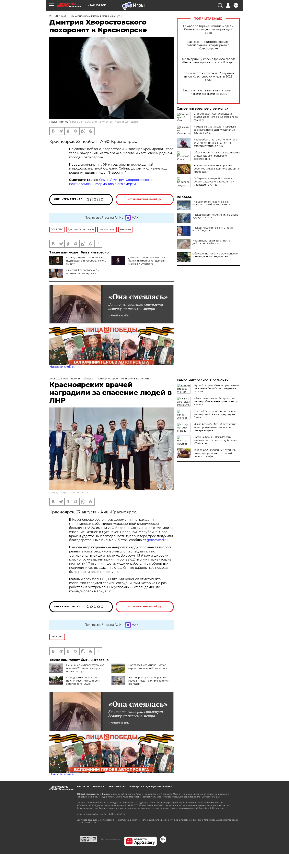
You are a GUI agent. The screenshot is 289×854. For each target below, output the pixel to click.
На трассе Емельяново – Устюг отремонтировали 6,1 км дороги (148, 667)
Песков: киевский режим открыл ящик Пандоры (212, 229)
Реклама (98, 786)
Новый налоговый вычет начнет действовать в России (212, 242)
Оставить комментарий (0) (144, 199)
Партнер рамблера (110, 839)
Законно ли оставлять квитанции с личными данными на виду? (208, 92)
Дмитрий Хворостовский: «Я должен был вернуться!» (83, 272)
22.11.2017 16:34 (57, 16)
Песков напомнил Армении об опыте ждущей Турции (215, 216)
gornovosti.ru (157, 540)
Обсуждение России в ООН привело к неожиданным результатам (215, 255)
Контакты (83, 786)
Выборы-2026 (116, 786)
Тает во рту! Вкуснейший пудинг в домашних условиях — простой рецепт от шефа (215, 453)
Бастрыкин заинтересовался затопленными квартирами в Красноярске (208, 45)
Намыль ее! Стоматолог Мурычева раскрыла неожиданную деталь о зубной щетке (215, 129)
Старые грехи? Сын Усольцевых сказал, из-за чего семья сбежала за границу (216, 116)
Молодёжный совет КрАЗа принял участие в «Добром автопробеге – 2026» (82, 680)
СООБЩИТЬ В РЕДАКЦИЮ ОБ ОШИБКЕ (150, 786)
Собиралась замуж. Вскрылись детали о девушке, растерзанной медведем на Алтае (214, 181)
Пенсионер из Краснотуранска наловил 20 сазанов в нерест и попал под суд (85, 668)
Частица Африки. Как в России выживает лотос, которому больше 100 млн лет (215, 440)
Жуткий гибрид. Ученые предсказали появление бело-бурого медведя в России (216, 388)
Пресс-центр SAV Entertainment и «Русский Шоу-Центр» (105, 121)
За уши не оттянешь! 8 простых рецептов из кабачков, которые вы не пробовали (216, 168)
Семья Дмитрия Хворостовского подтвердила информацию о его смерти (110, 182)
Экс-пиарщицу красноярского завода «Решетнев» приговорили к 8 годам (208, 60)
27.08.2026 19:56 (58, 378)
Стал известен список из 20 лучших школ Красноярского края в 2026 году (208, 77)
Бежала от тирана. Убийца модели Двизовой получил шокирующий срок (208, 30)
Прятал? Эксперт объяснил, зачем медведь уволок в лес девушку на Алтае (215, 414)
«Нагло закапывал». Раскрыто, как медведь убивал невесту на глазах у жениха (216, 401)
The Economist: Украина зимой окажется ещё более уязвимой (211, 203)
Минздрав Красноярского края (68, 492)
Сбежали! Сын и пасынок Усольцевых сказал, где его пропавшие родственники (217, 155)
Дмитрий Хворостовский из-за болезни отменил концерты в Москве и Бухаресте (147, 260)
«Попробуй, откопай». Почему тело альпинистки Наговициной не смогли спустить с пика (215, 142)
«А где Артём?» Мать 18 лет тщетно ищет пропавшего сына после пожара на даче (215, 427)
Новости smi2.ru (62, 367)
